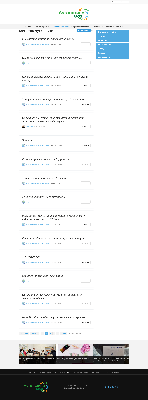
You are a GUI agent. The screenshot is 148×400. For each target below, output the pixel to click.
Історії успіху (102, 36)
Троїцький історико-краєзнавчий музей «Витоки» (53, 99)
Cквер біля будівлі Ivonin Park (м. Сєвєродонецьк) (52, 58)
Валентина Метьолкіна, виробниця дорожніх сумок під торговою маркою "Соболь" (54, 217)
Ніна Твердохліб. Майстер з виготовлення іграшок (53, 317)
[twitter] (115, 387)
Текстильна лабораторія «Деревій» (44, 178)
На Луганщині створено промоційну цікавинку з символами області (52, 296)
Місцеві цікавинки (104, 44)
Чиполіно (27, 140)
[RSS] (55, 31)
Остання (63, 333)
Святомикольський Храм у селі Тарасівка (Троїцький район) (55, 78)
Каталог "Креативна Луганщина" (43, 276)
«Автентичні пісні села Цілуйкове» (44, 197)
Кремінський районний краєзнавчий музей (48, 39)
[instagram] (111, 387)
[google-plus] (106, 387)
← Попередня (24, 333)
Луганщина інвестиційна (107, 32)
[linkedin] (113, 387)
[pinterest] (118, 387)
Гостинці (101, 49)
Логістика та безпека (113, 57)
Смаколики (102, 53)
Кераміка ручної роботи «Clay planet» (45, 159)
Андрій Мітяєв (78, 388)
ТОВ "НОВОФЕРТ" (33, 257)
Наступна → (34, 333)
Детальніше (85, 44)
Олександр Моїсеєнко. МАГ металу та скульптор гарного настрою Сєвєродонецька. (53, 119)
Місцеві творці (103, 40)
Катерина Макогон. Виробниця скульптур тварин (53, 238)
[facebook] (108, 387)
